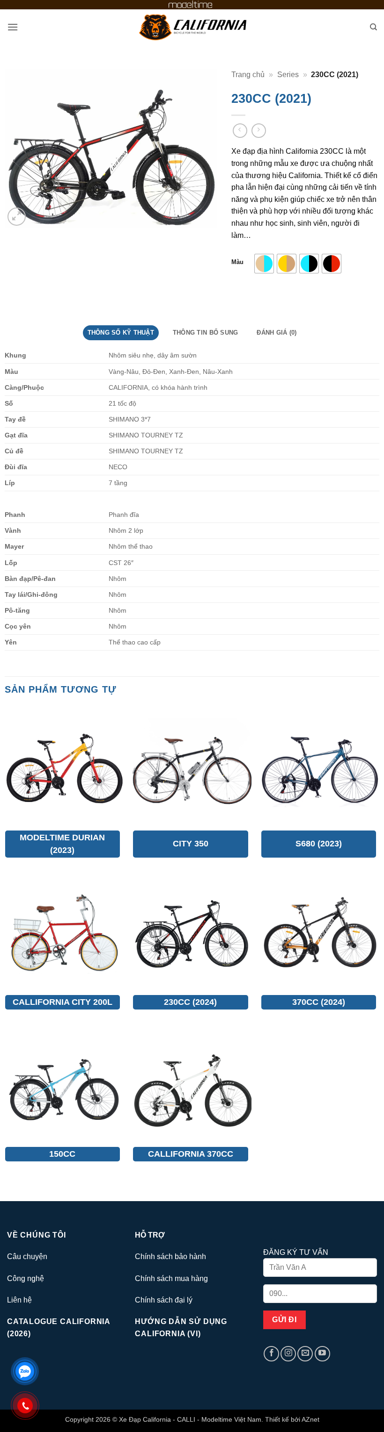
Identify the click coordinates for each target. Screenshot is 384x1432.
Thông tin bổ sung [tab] (205, 332)
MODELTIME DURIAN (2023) (62, 844)
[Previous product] (258, 130)
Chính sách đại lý (163, 1300)
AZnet (310, 1419)
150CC (62, 1154)
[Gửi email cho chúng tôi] (305, 1353)
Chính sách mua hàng (171, 1278)
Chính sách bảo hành (170, 1256)
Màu (237, 262)
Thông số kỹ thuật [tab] (121, 332)
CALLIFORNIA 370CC (190, 1154)
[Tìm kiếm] (373, 27)
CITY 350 (190, 843)
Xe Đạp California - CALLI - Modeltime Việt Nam (190, 1419)
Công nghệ (25, 1278)
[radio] (264, 263)
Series (288, 75)
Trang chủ (248, 75)
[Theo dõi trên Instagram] (288, 1353)
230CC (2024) (190, 1002)
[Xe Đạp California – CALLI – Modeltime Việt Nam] (192, 27)
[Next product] (240, 130)
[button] (12, 26)
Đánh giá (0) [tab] (276, 332)
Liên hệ (19, 1300)
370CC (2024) (318, 1002)
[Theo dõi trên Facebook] (271, 1353)
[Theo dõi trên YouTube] (322, 1353)
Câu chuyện (27, 1256)
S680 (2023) (318, 843)
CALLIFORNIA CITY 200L (62, 1002)
